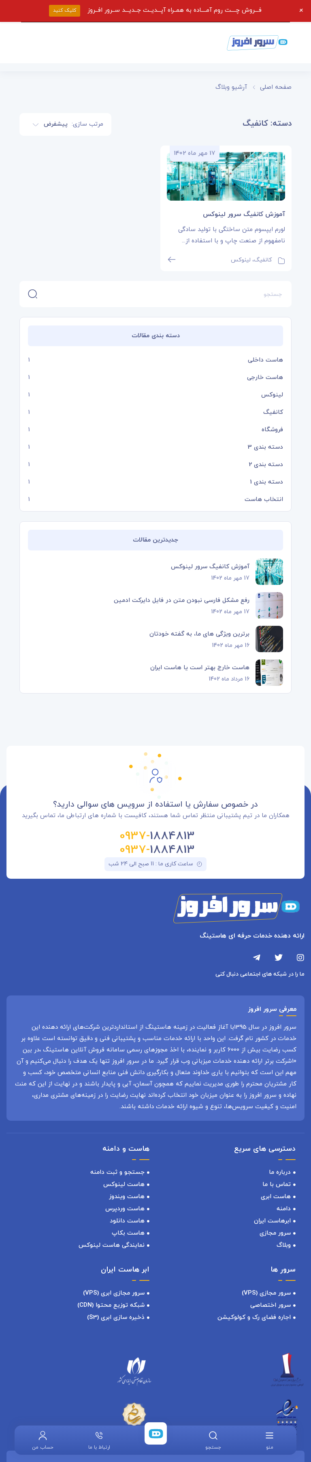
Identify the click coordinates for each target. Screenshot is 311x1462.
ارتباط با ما (99, 1447)
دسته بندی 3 (265, 447)
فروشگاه (272, 430)
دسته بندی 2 (266, 464)
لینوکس (272, 395)
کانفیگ (273, 412)
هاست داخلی (265, 360)
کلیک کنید (64, 10)
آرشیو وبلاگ (231, 87)
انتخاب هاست (264, 499)
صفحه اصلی (276, 87)
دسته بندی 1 (266, 482)
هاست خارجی (265, 377)
